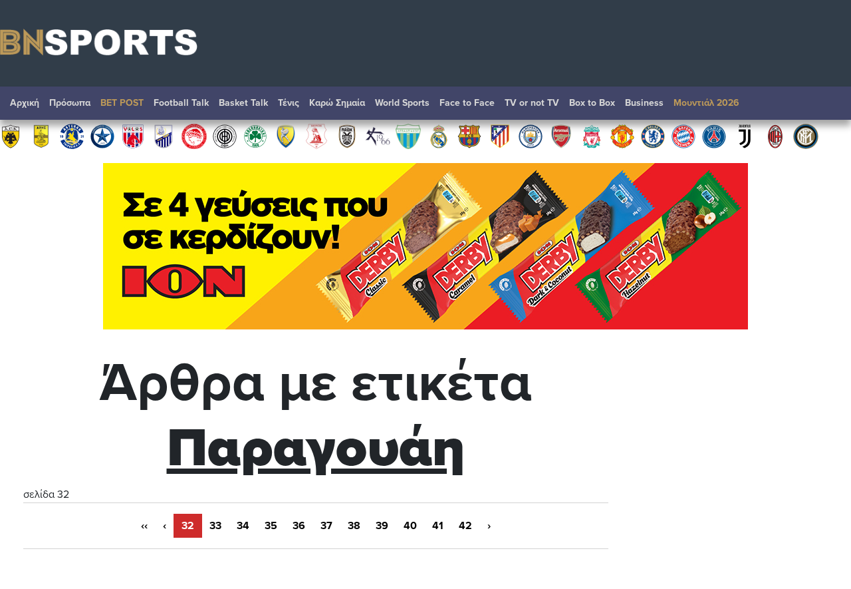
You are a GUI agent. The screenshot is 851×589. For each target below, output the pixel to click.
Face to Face (467, 102)
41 (437, 525)
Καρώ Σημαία (337, 102)
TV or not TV (532, 102)
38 (354, 525)
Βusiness (644, 102)
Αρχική (24, 102)
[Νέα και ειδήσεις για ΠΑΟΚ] (347, 135)
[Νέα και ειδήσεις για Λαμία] (163, 135)
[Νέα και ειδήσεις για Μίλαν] (775, 135)
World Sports (402, 102)
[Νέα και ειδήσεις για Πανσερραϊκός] (316, 135)
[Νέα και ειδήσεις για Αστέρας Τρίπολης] (71, 135)
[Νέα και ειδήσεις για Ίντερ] (805, 135)
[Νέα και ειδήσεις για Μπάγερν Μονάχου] (683, 135)
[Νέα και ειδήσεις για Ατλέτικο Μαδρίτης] (500, 135)
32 (188, 525)
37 (326, 525)
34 (243, 525)
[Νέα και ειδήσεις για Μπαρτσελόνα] (469, 135)
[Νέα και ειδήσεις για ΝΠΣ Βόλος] (133, 135)
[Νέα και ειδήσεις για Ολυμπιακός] (194, 135)
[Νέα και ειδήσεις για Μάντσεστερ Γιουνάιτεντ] (622, 135)
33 (215, 525)
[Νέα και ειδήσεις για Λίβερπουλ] (591, 135)
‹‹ (144, 525)
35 (271, 525)
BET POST (122, 102)
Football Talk (181, 102)
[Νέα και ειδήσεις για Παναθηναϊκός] (255, 135)
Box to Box (592, 102)
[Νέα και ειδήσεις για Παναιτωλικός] (286, 135)
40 (410, 525)
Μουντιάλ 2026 (706, 102)
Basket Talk (243, 102)
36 (299, 525)
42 (465, 525)
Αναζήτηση (827, 106)
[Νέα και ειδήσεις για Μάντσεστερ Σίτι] (530, 135)
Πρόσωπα (69, 102)
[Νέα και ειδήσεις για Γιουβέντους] (744, 135)
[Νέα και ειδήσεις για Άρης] (41, 135)
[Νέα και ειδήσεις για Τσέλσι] (653, 135)
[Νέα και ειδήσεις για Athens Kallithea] (377, 135)
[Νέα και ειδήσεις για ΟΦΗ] (224, 135)
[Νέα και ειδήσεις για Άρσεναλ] (561, 135)
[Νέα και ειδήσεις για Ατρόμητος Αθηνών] (102, 135)
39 (382, 525)
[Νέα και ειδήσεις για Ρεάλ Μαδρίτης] (438, 135)
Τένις (288, 102)
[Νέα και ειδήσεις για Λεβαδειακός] (408, 135)
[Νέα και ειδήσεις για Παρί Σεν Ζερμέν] (714, 135)
